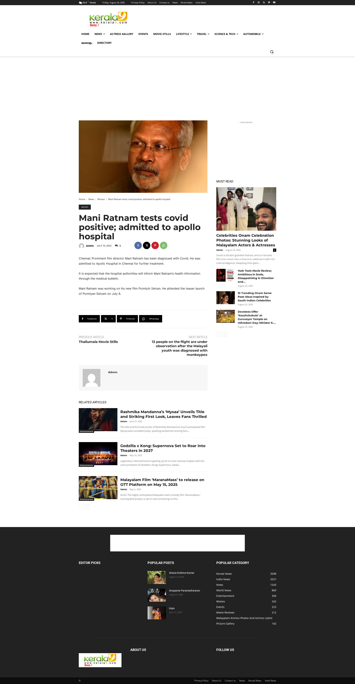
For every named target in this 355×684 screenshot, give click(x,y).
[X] (264, 3)
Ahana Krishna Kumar (181, 572)
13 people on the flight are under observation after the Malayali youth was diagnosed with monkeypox (179, 348)
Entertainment (86, 431)
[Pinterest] (155, 245)
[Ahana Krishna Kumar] (157, 577)
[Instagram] (259, 3)
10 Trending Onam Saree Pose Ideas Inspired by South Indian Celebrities (255, 296)
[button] (271, 51)
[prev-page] (81, 507)
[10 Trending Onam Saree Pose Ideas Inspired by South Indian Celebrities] (225, 297)
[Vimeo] (269, 3)
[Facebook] (253, 3)
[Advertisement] (205, 18)
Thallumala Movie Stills (98, 342)
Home (82, 199)
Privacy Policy (201, 680)
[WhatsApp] (163, 245)
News (91, 199)
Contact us (230, 680)
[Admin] (82, 246)
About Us (216, 680)
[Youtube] (274, 3)
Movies (101, 199)
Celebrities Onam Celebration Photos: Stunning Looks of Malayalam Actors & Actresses (245, 240)
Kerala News (254, 680)
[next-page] (87, 507)
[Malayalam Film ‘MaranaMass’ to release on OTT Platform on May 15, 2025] (98, 487)
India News (270, 680)
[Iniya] (157, 612)
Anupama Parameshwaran (184, 590)
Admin (90, 245)
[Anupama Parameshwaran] (157, 595)
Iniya (172, 608)
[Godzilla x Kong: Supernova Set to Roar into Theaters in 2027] (98, 453)
